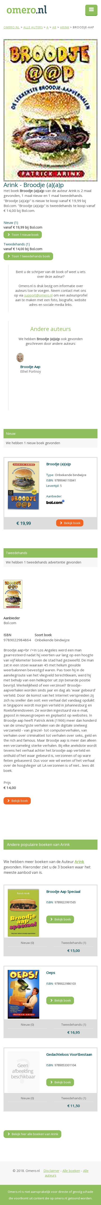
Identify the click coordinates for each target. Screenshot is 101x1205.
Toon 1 (25, 235)
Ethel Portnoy (30, 371)
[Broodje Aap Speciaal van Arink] (23, 913)
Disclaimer (51, 1170)
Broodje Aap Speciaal (63, 891)
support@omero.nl (38, 295)
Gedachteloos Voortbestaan (69, 1054)
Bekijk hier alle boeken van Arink (34, 1134)
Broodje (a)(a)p (58, 464)
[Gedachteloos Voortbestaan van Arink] (23, 1072)
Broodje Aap (30, 366)
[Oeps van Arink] (23, 994)
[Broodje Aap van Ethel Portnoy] (20, 357)
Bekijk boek (72, 523)
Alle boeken (71, 1170)
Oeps (50, 972)
